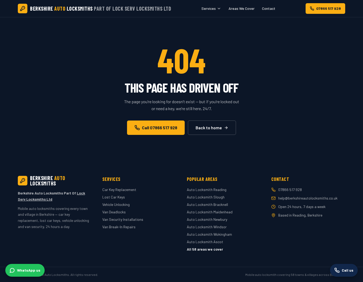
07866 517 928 (328, 8)
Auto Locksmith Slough (206, 197)
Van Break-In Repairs (119, 227)
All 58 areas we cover (205, 249)
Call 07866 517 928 (159, 127)
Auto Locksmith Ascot (205, 241)
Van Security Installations (122, 219)
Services (208, 8)
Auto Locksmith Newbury (207, 219)
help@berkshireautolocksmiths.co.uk (307, 198)
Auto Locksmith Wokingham (209, 234)
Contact (268, 8)
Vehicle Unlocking (116, 204)
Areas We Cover (242, 8)
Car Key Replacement (119, 189)
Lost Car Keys (113, 197)
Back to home (209, 127)
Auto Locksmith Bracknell (207, 204)
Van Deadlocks (114, 212)
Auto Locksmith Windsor (207, 227)
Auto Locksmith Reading (206, 189)
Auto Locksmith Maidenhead (210, 212)
